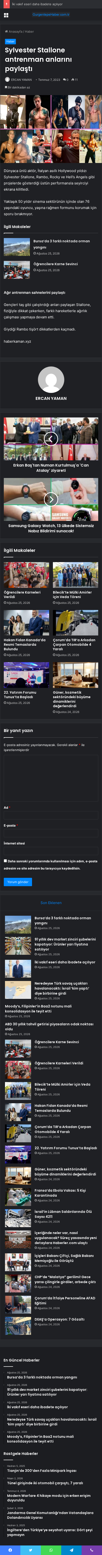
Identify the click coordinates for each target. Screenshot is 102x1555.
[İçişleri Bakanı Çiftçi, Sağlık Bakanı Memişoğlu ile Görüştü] (18, 1262)
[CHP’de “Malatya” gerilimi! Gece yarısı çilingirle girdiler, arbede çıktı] (18, 1283)
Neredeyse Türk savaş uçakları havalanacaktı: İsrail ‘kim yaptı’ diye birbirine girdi (62, 988)
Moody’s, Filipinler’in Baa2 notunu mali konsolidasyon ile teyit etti (38, 1009)
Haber (29, 31)
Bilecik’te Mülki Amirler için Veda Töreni (72, 594)
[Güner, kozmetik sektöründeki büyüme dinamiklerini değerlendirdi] (75, 675)
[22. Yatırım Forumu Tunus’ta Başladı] (26, 675)
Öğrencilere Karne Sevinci (55, 264)
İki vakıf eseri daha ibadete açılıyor (37, 4)
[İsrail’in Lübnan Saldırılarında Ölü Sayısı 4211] (18, 1218)
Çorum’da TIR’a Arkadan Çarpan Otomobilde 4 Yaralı (74, 644)
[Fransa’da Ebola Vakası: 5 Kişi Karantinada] (18, 1197)
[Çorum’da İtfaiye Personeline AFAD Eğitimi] (18, 1305)
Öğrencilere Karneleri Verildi (22, 594)
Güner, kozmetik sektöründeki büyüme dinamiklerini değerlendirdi (72, 699)
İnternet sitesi (14, 843)
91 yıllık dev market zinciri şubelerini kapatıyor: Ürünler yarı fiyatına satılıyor (65, 944)
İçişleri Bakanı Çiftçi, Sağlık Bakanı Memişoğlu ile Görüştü (64, 1258)
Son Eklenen (51, 902)
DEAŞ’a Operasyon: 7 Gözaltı (59, 1319)
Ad (7, 807)
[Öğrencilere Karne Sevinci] (17, 270)
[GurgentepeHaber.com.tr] (51, 14)
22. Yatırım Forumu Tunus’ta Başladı (20, 694)
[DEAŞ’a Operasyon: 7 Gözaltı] (18, 1326)
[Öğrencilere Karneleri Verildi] (26, 575)
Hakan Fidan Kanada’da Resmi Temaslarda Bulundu (25, 644)
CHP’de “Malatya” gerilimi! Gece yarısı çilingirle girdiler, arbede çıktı (65, 1279)
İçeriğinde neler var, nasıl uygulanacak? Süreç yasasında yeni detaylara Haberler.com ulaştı (66, 1237)
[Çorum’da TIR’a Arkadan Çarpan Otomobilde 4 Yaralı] (75, 623)
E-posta (11, 825)
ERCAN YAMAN (21, 79)
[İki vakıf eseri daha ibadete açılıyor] (18, 969)
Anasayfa (15, 31)
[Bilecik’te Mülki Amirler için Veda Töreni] (75, 575)
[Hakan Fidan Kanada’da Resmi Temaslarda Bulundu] (26, 623)
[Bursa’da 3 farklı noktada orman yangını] (17, 247)
